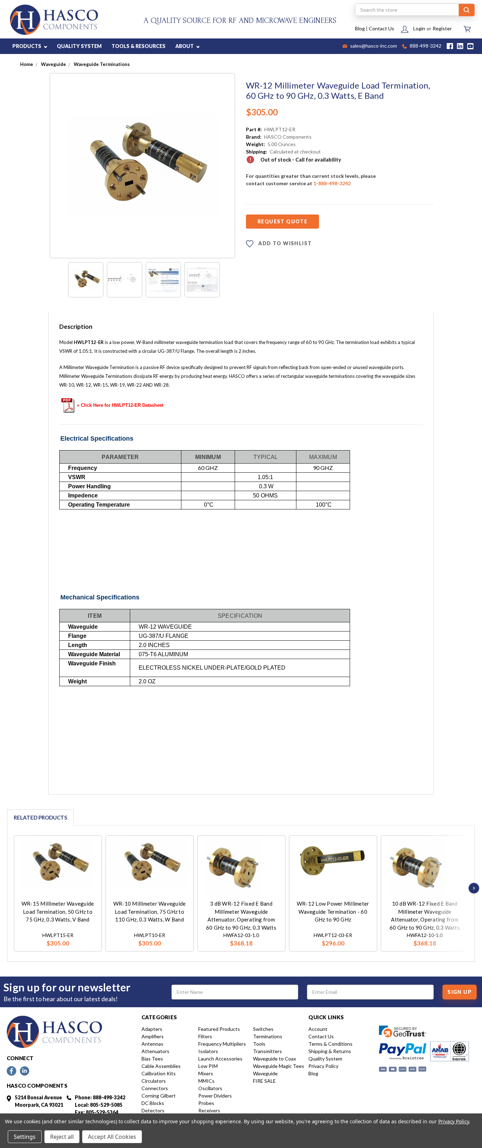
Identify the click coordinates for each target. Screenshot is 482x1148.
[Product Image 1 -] (85, 279)
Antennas (152, 1044)
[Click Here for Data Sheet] (68, 405)
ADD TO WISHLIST (284, 243)
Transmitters (267, 1051)
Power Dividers (215, 1096)
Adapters (151, 1029)
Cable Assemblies (161, 1066)
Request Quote (282, 221)
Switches (263, 1029)
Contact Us (381, 28)
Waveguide (265, 1073)
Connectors (154, 1088)
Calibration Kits (158, 1073)
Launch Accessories (220, 1059)
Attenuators (155, 1051)
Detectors (152, 1110)
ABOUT (185, 46)
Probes (206, 1103)
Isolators (208, 1051)
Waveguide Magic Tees (278, 1066)
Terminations (267, 1036)
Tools (259, 1044)
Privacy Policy (323, 1066)
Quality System (325, 1059)
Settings (25, 1137)
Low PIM (208, 1066)
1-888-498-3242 (332, 183)
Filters (205, 1036)
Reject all (62, 1137)
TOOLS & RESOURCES (138, 46)
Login (419, 28)
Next (472, 888)
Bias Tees (152, 1059)
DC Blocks (152, 1103)
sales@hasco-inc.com (373, 46)
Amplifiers (152, 1036)
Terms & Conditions (330, 1044)
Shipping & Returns (329, 1051)
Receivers (209, 1110)
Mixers (205, 1073)
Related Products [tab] (40, 817)
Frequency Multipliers (222, 1044)
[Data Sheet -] (202, 279)
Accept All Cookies (112, 1137)
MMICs (206, 1081)
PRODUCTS (27, 46)
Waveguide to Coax (274, 1059)
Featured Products (219, 1029)
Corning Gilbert (158, 1096)
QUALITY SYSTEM (79, 46)
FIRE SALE (264, 1081)
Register (442, 28)
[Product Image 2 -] (124, 279)
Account (317, 1029)
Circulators (153, 1081)
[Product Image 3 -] (163, 279)
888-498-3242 (425, 46)
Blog (360, 28)
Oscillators (210, 1088)
